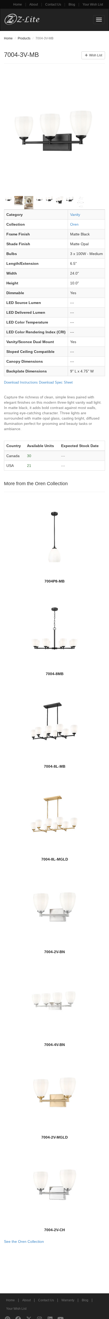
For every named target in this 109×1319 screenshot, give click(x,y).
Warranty (67, 1300)
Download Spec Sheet (56, 382)
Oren (74, 224)
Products (24, 38)
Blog (72, 4)
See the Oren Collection (24, 1241)
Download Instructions (21, 382)
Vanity (75, 214)
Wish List (95, 55)
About (33, 4)
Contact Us (53, 4)
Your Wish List (93, 4)
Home (17, 4)
